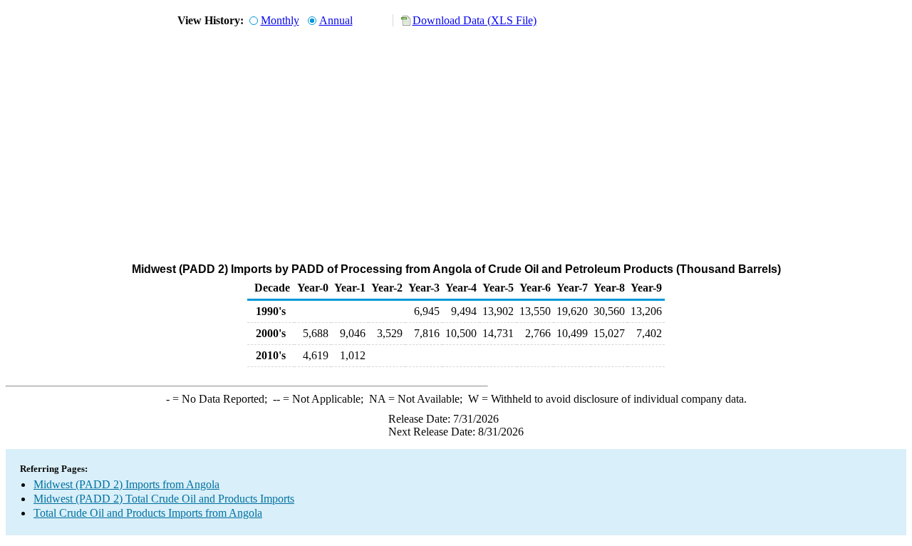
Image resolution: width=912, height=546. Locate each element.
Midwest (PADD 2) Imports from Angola (126, 484)
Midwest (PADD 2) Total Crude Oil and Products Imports (163, 499)
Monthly (280, 20)
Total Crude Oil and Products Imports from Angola (147, 513)
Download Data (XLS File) (475, 20)
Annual (336, 20)
